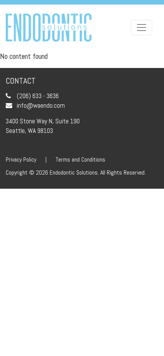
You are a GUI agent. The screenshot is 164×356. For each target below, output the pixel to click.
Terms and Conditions (80, 159)
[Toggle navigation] (141, 27)
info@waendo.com (41, 105)
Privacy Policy (21, 159)
